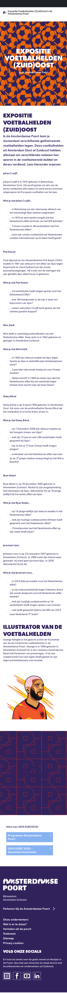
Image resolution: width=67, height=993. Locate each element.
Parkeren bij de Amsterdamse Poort (26, 908)
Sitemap (8, 938)
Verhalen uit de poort (17, 929)
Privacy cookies (13, 943)
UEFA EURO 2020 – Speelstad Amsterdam (22, 850)
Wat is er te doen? (15, 924)
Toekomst (9, 933)
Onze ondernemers (15, 919)
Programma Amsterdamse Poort (25, 837)
